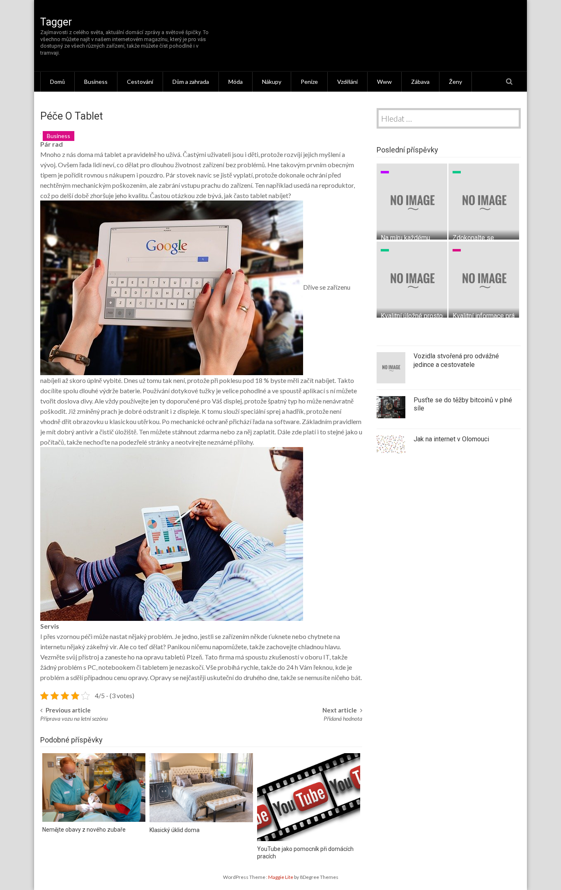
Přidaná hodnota (343, 718)
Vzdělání (347, 81)
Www (384, 81)
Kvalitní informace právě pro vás (498, 316)
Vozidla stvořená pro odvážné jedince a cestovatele (456, 360)
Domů (57, 81)
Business (96, 81)
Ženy (455, 81)
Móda (235, 81)
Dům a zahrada (190, 81)
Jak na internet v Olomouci (451, 439)
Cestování (140, 81)
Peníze (309, 81)
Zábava (420, 81)
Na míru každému (405, 238)
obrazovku (88, 421)
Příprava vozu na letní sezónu (74, 718)
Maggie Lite (281, 877)
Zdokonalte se (473, 238)
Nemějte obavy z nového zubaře (84, 829)
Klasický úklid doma (174, 830)
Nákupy (271, 81)
